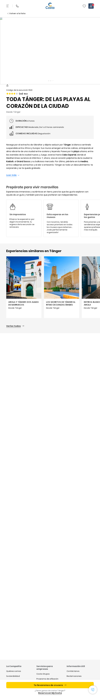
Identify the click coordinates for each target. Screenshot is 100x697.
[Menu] (7, 6)
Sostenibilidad (13, 676)
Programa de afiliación (47, 679)
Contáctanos (73, 671)
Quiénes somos (13, 671)
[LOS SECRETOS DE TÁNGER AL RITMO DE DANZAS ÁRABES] (61, 287)
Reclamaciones (74, 676)
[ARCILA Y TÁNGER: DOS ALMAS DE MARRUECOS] (23, 287)
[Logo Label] (50, 6)
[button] (84, 6)
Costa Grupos (43, 674)
